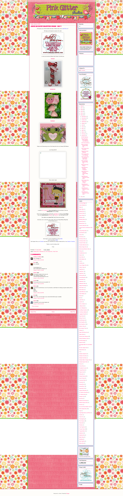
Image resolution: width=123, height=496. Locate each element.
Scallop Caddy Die (83, 353)
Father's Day (81, 267)
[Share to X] (46, 249)
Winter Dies (81, 443)
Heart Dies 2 (81, 287)
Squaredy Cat (82, 388)
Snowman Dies (82, 380)
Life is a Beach (82, 303)
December (84, 116)
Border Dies (81, 221)
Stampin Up (81, 396)
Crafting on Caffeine (37, 256)
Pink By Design (82, 340)
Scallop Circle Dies (83, 355)
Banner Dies (81, 213)
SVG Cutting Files (45, 210)
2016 (82, 109)
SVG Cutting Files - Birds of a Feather (85, 181)
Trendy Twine (55, 251)
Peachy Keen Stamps (83, 336)
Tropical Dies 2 (82, 431)
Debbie (34, 286)
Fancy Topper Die (82, 265)
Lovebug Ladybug (83, 311)
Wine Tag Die (82, 441)
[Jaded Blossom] (86, 87)
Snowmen (81, 382)
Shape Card (81, 372)
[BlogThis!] (45, 249)
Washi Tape (81, 437)
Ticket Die (81, 422)
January (83, 135)
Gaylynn (35, 272)
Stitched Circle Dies (83, 400)
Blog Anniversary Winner (84, 165)
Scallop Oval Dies (82, 357)
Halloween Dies (82, 283)
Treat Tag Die (82, 426)
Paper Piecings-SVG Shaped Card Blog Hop (84, 140)
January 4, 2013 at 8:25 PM (38, 292)
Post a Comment (35, 306)
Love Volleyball (82, 307)
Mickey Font (81, 318)
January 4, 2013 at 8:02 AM (38, 278)
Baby (80, 207)
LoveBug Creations (83, 309)
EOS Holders (81, 259)
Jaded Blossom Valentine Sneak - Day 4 (85, 177)
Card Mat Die (82, 232)
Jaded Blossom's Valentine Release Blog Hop (84, 173)
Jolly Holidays (82, 293)
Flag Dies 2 (56, 215)
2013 (82, 114)
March (83, 132)
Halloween (81, 281)
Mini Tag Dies (82, 322)
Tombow (81, 424)
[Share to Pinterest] (49, 249)
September (84, 121)
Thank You (81, 416)
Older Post (72, 311)
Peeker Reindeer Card (83, 338)
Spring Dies (81, 384)
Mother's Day (82, 326)
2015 (82, 111)
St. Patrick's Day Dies (83, 392)
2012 (82, 196)
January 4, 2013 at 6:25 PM (38, 283)
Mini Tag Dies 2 (82, 324)
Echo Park (81, 257)
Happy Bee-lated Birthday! (84, 152)
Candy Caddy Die (82, 225)
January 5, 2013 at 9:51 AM (38, 303)
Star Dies (81, 398)
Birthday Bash (36, 251)
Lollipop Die (81, 305)
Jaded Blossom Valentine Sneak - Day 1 (85, 193)
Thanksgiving (82, 418)
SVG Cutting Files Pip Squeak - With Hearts (85, 157)
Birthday (81, 217)
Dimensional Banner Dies (84, 248)
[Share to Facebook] (48, 249)
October (83, 119)
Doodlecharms (82, 252)
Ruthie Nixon (81, 349)
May (83, 128)
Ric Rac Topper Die (83, 347)
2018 (82, 106)
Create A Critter (82, 242)
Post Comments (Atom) (55, 315)
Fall (80, 261)
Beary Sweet (81, 215)
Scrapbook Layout (83, 367)
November (84, 118)
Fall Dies (81, 263)
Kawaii (80, 295)
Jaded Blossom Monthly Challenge (84, 168)
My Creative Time (82, 328)
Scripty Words (82, 370)
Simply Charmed (82, 376)
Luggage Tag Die (82, 314)
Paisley (80, 330)
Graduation (81, 279)
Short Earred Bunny (85, 142)
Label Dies (81, 299)
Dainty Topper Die (82, 246)
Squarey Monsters (83, 390)
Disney (80, 250)
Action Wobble (82, 205)
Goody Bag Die (82, 277)
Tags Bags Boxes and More (84, 412)
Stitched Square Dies (83, 402)
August (83, 123)
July (83, 125)
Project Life (81, 342)
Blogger (67, 493)
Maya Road (81, 316)
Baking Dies (81, 211)
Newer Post (33, 311)
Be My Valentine (84, 137)
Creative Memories (83, 244)
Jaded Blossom (56, 213)
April (83, 130)
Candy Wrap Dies (82, 230)
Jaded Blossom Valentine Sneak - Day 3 (85, 185)
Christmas (81, 236)
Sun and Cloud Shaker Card (85, 406)
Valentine (81, 433)
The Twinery (81, 420)
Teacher (81, 414)
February (84, 133)
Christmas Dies (82, 238)
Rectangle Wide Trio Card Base (85, 344)
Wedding (81, 439)
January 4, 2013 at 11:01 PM (38, 298)
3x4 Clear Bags (82, 203)
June (83, 126)
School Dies (81, 365)
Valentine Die (82, 435)
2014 (82, 113)
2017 (82, 107)
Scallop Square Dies (83, 361)
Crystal (34, 280)
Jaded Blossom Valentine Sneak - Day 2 (85, 189)
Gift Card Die (81, 275)
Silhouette (81, 374)
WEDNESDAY (52, 89)
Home (53, 311)
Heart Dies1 (81, 289)
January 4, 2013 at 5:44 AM (38, 259)
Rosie (34, 262)
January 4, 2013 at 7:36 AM (38, 270)
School (80, 363)
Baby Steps (81, 209)
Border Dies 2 (82, 223)
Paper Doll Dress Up (83, 332)
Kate (34, 295)
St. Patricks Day (82, 394)
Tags (80, 410)
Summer (81, 404)
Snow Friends (82, 378)
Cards (80, 234)
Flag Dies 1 (81, 271)
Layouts (80, 301)
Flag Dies (50, 215)
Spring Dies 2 (82, 386)
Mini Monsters (82, 320)
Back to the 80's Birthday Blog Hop (84, 145)
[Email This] (44, 249)
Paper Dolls (81, 334)
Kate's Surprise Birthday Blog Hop (84, 161)
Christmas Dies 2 (82, 240)
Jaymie (34, 300)
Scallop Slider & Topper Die (84, 359)
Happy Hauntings (82, 285)
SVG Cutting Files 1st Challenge (85, 154)
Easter (80, 255)
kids (80, 297)
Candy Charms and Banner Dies (85, 227)
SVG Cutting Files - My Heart (85, 149)
